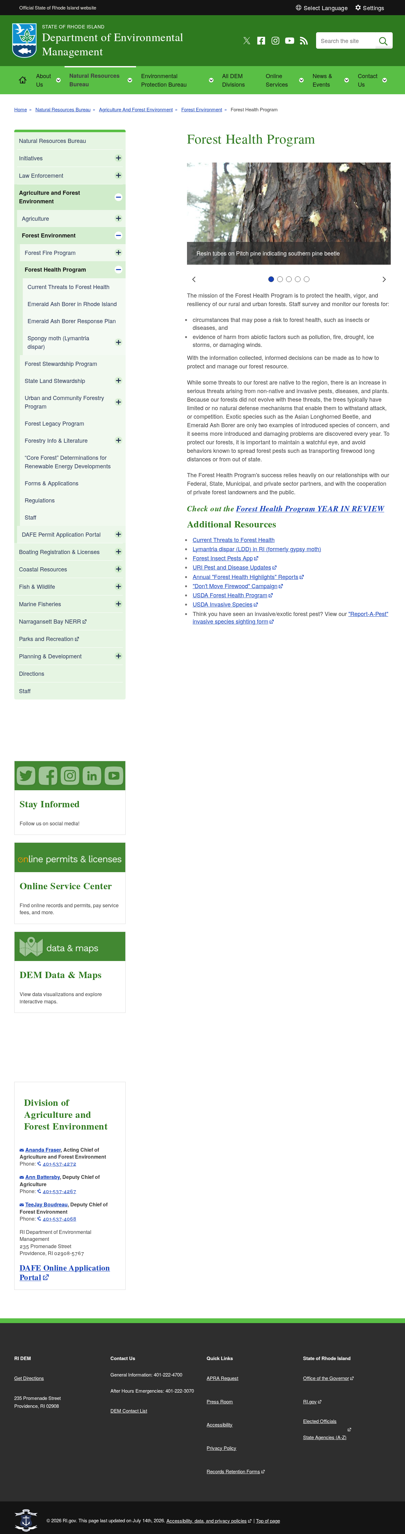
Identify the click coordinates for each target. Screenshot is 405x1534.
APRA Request (222, 1378)
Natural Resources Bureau (62, 109)
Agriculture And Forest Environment (136, 109)
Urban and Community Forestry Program (64, 401)
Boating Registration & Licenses (59, 551)
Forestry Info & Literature (56, 440)
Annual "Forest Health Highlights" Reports (245, 576)
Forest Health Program (55, 269)
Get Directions (29, 1378)
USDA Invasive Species (222, 604)
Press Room (220, 1401)
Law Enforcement (41, 175)
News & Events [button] (333, 79)
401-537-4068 (59, 1218)
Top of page (268, 1520)
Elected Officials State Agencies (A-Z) (324, 1429)
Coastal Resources (43, 569)
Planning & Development (50, 656)
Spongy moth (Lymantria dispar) (58, 342)
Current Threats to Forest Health (68, 286)
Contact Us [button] (374, 79)
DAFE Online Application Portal (65, 1272)
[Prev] (194, 279)
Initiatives (31, 158)
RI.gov (310, 1401)
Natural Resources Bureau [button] (102, 79)
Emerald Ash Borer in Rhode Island (72, 303)
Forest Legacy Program (54, 423)
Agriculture (35, 218)
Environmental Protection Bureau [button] (179, 79)
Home (20, 109)
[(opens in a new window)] (247, 41)
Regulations (40, 500)
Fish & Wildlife (37, 586)
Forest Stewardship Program (61, 363)
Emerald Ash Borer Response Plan (72, 321)
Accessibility (220, 1424)
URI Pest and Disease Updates (232, 567)
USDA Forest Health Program (230, 595)
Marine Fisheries (40, 604)
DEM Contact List (128, 1410)
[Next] (384, 279)
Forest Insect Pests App (223, 558)
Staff (30, 517)
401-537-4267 (59, 1191)
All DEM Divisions (233, 79)
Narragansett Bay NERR (50, 621)
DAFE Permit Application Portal (61, 534)
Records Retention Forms (233, 1471)
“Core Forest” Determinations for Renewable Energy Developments (68, 461)
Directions (31, 673)
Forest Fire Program (50, 252)
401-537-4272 (59, 1163)
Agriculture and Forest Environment (49, 196)
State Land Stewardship (55, 380)
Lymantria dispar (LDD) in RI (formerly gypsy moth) (257, 549)
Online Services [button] (287, 79)
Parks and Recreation (46, 638)
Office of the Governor (326, 1378)
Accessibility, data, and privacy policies (206, 1520)
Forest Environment (201, 109)
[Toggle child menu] (118, 158)
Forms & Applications (51, 483)
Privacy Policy (221, 1448)
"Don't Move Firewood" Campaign (235, 586)
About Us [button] (50, 79)
